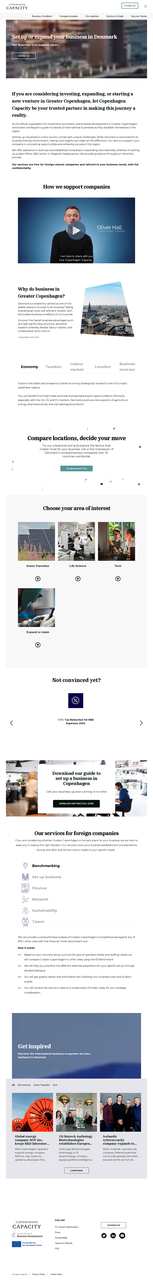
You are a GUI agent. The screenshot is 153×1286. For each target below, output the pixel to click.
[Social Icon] (104, 1236)
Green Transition (42, 1085)
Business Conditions (42, 16)
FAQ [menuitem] (57, 1248)
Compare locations (69, 16)
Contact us (23, 56)
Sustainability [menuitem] (61, 1237)
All (13, 1085)
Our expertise (92, 16)
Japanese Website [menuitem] (63, 1243)
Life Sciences (24, 1085)
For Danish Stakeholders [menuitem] (66, 1227)
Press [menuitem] (57, 1232)
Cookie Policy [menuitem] (56, 1274)
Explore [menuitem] (60, 1220)
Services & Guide (114, 16)
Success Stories (139, 16)
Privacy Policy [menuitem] (38, 1274)
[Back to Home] (17, 8)
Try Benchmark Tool (76, 468)
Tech (55, 1085)
